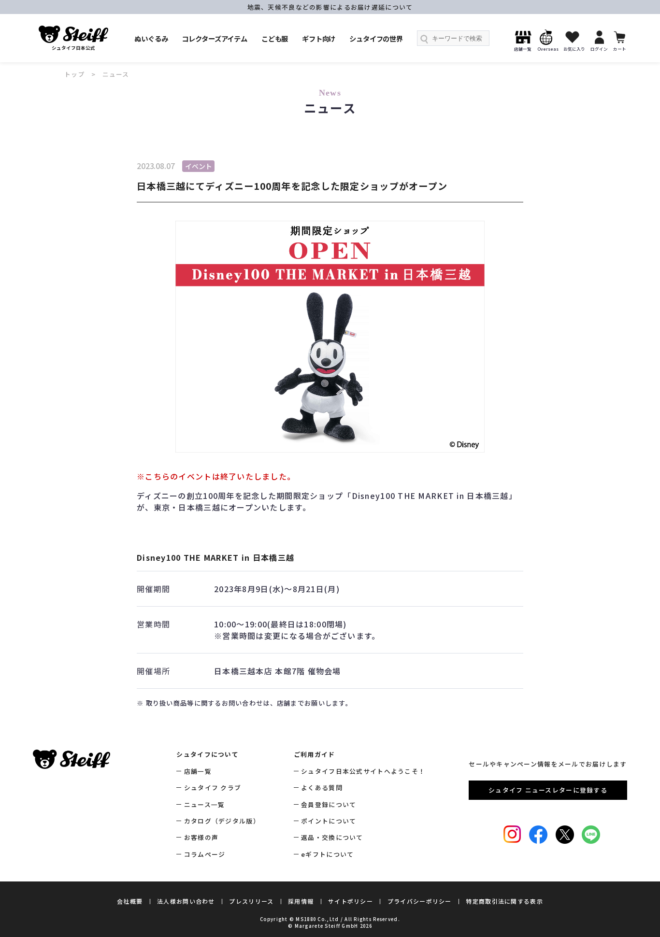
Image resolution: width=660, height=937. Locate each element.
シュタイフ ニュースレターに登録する (547, 790)
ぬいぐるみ (151, 38)
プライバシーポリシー (419, 901)
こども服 (274, 38)
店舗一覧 (197, 771)
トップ (74, 74)
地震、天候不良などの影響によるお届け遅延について (330, 7)
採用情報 (301, 901)
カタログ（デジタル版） (221, 820)
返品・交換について (332, 837)
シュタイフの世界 (376, 38)
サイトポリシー (350, 901)
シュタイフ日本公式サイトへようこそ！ (363, 771)
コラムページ (204, 854)
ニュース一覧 (204, 804)
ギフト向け (318, 38)
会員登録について (328, 804)
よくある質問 (322, 787)
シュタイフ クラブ (212, 787)
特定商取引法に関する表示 (504, 901)
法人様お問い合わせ (186, 901)
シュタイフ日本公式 (73, 47)
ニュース (115, 74)
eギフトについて (327, 854)
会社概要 (130, 901)
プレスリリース (251, 901)
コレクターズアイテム (214, 38)
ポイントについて (328, 820)
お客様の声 (201, 837)
